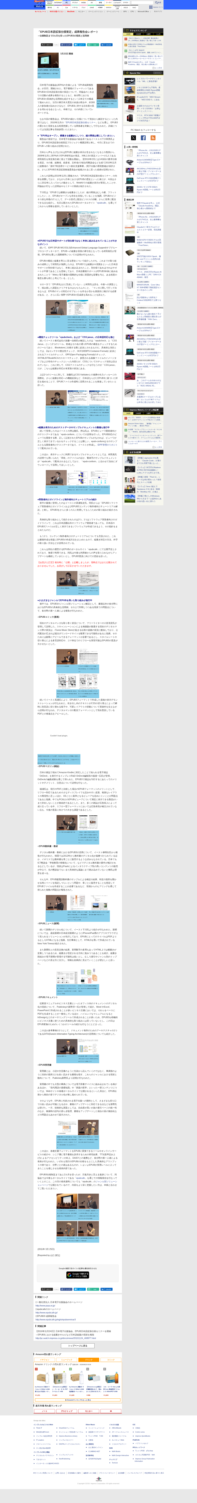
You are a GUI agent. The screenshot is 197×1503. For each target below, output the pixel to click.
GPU (125, 11)
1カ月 (158, 34)
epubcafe (101, 203)
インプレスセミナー (66, 1440)
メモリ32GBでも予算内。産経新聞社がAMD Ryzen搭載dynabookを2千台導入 (148, 90)
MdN (111, 1448)
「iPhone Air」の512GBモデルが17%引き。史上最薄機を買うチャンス (149, 153)
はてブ (81, 45)
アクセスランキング (138, 30)
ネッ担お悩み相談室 (43, 1448)
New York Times (71, 985)
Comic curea (140, 1432)
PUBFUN (136, 1440)
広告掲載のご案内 (74, 1473)
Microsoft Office (143, 11)
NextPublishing (64, 1459)
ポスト (49, 45)
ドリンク (89, 1360)
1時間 (128, 34)
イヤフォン (44, 1360)
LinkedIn (108, 45)
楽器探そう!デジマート (96, 1432)
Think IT (39, 1428)
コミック (111, 1360)
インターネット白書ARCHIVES (47, 1463)
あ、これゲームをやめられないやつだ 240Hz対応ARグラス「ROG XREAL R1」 (149, 383)
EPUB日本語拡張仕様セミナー (81, 122)
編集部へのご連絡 (89, 1473)
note (95, 45)
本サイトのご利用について (43, 1473)
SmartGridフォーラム (66, 1428)
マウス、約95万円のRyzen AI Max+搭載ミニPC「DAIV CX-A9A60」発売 (149, 274)
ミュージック (66, 1360)
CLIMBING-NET (94, 1451)
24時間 (138, 34)
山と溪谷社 (90, 1444)
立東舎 (90, 1440)
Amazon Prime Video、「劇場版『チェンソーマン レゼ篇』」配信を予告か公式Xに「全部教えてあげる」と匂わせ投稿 (144, 426)
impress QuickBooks (142, 1436)
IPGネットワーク (139, 1447)
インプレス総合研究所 (44, 1436)
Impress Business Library (68, 1436)
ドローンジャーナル (43, 1444)
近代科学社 (90, 1455)
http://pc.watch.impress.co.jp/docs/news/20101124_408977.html (66, 1338)
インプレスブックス (66, 1455)
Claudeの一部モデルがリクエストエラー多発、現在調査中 (149, 229)
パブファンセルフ (141, 1443)
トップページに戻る (77, 1346)
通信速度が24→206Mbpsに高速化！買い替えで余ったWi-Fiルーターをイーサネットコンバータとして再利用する (145, 58)
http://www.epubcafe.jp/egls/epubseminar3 (56, 1319)
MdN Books (116, 1451)
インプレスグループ (134, 1473)
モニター (81, 11)
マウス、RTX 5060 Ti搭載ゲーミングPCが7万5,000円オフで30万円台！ (149, 118)
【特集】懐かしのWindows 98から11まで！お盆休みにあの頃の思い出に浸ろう (149, 498)
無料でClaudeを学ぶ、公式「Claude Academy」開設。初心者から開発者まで (149, 205)
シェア (68, 45)
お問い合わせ (60, 1473)
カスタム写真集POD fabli (145, 1455)
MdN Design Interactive (120, 1455)
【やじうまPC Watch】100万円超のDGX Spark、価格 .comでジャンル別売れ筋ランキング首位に (145, 52)
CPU (132, 11)
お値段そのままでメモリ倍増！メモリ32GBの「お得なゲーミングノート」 (148, 108)
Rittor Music (90, 1425)
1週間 (148, 34)
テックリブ (113, 1459)
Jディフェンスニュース (120, 1432)
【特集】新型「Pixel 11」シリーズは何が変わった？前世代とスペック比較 (149, 479)
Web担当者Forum (42, 1432)
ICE (134, 1425)
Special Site (135, 73)
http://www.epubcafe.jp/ (46, 1312)
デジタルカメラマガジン (45, 1455)
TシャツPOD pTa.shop (144, 1451)
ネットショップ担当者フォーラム (71, 1432)
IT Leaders (40, 1440)
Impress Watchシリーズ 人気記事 (144, 410)
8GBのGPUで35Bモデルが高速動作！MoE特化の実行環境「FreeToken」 (149, 242)
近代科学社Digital (94, 1459)
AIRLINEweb (116, 1428)
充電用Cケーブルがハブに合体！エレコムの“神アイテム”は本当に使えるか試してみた (149, 399)
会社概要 (121, 1473)
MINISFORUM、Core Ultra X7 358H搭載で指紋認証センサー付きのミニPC (149, 287)
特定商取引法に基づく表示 (154, 1473)
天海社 (137, 1428)
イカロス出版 (114, 1425)
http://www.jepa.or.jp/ (45, 1306)
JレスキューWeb (118, 1440)
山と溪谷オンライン (95, 1447)
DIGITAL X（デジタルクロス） (70, 1444)
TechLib (115, 1463)
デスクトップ (66, 1411)
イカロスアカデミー (119, 1444)
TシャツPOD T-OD (95, 1436)
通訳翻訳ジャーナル (119, 1436)
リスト (56, 45)
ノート (44, 1411)
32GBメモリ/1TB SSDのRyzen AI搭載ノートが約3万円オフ (148, 189)
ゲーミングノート (113, 11)
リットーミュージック (96, 1428)
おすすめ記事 (135, 452)
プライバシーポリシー (107, 1473)
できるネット (41, 1459)
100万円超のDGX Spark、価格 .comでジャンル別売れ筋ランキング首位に (149, 259)
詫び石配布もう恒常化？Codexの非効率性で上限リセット (149, 300)
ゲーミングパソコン (95, 11)
